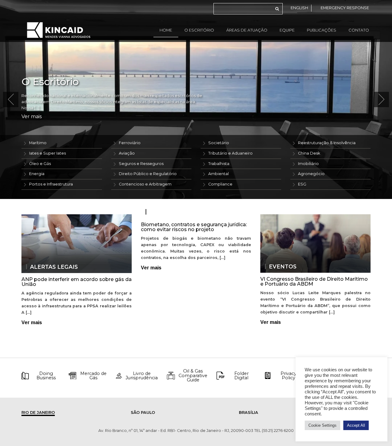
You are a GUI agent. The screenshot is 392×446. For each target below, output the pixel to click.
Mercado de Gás (93, 375)
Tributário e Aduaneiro (230, 153)
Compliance (220, 184)
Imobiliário (308, 163)
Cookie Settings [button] (322, 425)
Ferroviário (130, 143)
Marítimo (38, 143)
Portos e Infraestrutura (51, 184)
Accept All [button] (356, 425)
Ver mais (31, 116)
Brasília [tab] (248, 412)
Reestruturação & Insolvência (327, 143)
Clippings (165, 212)
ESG (302, 184)
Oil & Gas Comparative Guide (193, 375)
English (299, 8)
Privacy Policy (288, 375)
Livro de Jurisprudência (142, 375)
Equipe (287, 30)
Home (166, 30)
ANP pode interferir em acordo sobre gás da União (76, 281)
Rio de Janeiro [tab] (38, 412)
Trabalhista (218, 163)
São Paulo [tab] (143, 412)
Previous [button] (10, 99)
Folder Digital (241, 375)
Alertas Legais (54, 267)
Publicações (321, 30)
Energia (36, 173)
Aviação (127, 153)
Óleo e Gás (40, 163)
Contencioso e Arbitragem (145, 184)
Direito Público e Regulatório (148, 173)
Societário (218, 143)
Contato (359, 30)
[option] (196, 99)
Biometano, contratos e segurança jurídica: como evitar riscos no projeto (194, 227)
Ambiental (218, 173)
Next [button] (381, 99)
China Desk (309, 153)
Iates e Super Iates (47, 153)
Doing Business (46, 375)
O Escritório (199, 30)
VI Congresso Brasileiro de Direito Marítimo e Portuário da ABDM (314, 281)
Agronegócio (311, 173)
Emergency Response (345, 8)
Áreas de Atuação (246, 30)
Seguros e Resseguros (141, 163)
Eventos (282, 266)
